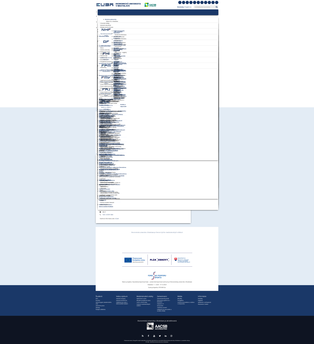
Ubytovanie (103, 188)
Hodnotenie (103, 191)
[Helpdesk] (213, 2)
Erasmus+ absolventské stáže (108, 119)
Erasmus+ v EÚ (104, 143)
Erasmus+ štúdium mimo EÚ (107, 115)
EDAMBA (117, 58)
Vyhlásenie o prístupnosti (204, 302)
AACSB (108, 239)
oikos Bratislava (104, 204)
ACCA (184, 239)
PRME (200, 239)
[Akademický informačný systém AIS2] (198, 2)
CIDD (177, 239)
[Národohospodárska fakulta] (106, 29)
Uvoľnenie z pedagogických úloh (108, 195)
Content (102, 173)
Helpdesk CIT (160, 304)
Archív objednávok (105, 158)
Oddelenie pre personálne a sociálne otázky (164, 310)
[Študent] (114, 33)
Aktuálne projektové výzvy (143, 300)
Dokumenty (103, 67)
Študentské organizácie (106, 196)
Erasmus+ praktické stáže (107, 117)
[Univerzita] (106, 16)
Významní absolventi (105, 25)
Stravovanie (160, 305)
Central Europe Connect (106, 164)
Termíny (117, 65)
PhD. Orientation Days (116, 54)
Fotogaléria (180, 300)
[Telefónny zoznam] (202, 2)
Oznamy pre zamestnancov (117, 43)
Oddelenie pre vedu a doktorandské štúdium (122, 303)
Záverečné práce (100, 305)
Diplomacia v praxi (105, 166)
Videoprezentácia (104, 113)
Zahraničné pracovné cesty (107, 149)
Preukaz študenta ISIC (106, 159)
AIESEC (102, 200)
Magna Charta (146, 239)
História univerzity (110, 19)
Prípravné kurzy (104, 186)
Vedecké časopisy (120, 298)
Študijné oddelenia (100, 309)
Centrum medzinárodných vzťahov (143, 304)
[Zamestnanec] (114, 39)
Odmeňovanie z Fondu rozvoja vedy (109, 193)
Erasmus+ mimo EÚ (105, 145)
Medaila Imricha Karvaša (106, 27)
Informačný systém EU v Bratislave (163, 301)
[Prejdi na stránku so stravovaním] (191, 2)
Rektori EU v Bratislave (112, 21)
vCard (117, 218)
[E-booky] (209, 2)
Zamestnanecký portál (163, 298)
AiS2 (97, 298)
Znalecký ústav (104, 180)
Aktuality (179, 298)
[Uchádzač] (99, 27)
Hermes (163, 239)
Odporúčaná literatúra (120, 38)
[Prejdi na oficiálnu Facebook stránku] (183, 2)
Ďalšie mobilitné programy (107, 121)
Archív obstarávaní (105, 139)
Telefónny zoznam (162, 307)
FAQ (116, 95)
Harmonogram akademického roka (104, 303)
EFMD (135, 239)
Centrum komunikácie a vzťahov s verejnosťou (185, 303)
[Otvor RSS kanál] (180, 2)
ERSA (191, 239)
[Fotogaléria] (205, 2)
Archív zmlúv (103, 154)
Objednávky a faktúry (105, 152)
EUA (124, 239)
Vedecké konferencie (121, 300)
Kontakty (200, 298)
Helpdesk (200, 300)
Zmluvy (102, 151)
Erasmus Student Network (107, 202)
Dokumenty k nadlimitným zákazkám (110, 137)
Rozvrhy (98, 300)
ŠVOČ (116, 60)
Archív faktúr (103, 156)
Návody (98, 307)
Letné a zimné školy (105, 123)
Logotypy (102, 111)
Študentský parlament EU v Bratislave (110, 198)
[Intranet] (216, 2)
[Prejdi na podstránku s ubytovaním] (194, 2)
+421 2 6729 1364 (107, 215)
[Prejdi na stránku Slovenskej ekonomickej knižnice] (187, 2)
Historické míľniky (104, 23)
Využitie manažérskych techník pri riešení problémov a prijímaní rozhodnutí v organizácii (109, 176)
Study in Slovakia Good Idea (157, 245)
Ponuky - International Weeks (108, 172)
